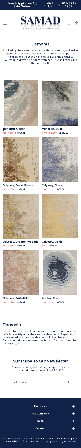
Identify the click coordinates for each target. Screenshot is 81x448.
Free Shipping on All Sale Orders (22, 4)
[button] (10, 23)
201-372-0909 (68, 4)
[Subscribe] (68, 382)
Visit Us (50, 4)
